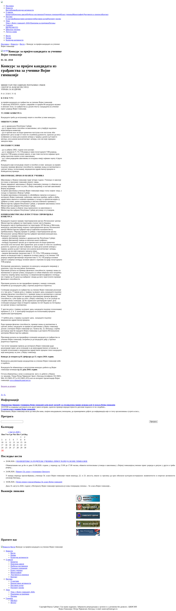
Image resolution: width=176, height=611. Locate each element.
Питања (52, 23)
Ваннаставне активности (24, 19)
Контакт (105, 14)
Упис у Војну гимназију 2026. (18, 23)
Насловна (10, 6)
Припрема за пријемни (39, 23)
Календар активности (25, 10)
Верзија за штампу (8, 386)
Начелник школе (19, 14)
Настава (9, 17)
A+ (2, 395)
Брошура (9, 14)
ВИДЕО (9, 27)
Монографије (78, 14)
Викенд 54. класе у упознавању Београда (33, 472)
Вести (8, 10)
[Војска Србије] (88, 510)
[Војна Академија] (88, 527)
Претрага (153, 422)
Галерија (9, 25)
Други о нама (11, 32)
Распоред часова (54, 19)
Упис (8, 21)
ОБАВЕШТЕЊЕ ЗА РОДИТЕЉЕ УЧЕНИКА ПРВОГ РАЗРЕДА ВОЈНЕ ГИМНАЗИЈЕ (51, 461)
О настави (10, 19)
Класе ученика (67, 14)
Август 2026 (14, 432)
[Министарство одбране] (88, 501)
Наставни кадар (41, 19)
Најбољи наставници (35, 14)
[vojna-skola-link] (88, 535)
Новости (9, 8)
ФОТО (15, 27)
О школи (9, 12)
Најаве (13, 10)
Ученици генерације (52, 14)
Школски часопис (13, 29)
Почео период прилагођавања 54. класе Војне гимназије (39, 482)
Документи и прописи (92, 14)
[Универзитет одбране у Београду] (88, 518)
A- (5, 395)
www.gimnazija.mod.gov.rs (20, 380)
